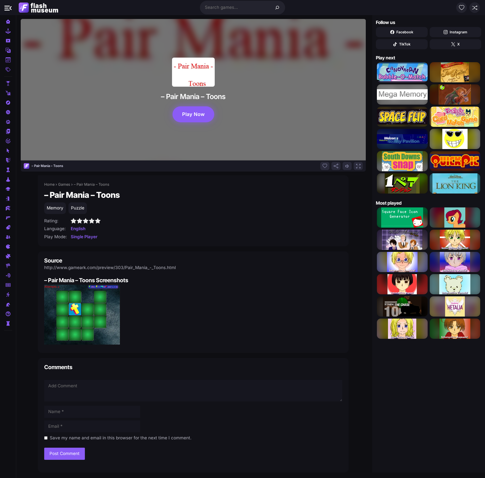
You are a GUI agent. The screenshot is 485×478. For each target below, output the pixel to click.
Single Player (84, 236)
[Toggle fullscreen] (358, 166)
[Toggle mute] (347, 166)
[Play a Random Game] (474, 7)
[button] (8, 7)
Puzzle (77, 207)
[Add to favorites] (324, 166)
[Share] (336, 166)
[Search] (277, 7)
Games (64, 184)
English (78, 228)
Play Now (193, 114)
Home (49, 184)
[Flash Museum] (38, 7)
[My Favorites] (461, 7)
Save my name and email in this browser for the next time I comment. (120, 437)
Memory (55, 207)
